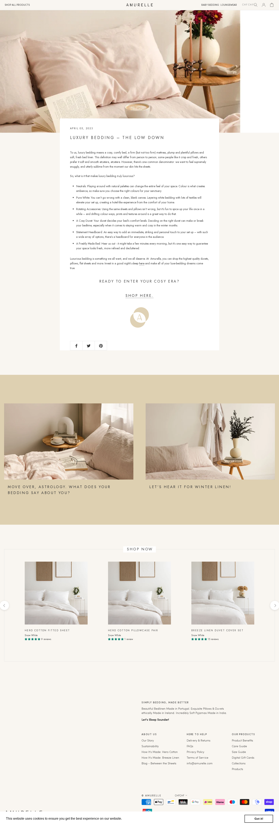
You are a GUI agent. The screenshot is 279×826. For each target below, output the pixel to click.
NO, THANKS (176, 440)
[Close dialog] (206, 365)
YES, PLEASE (175, 428)
